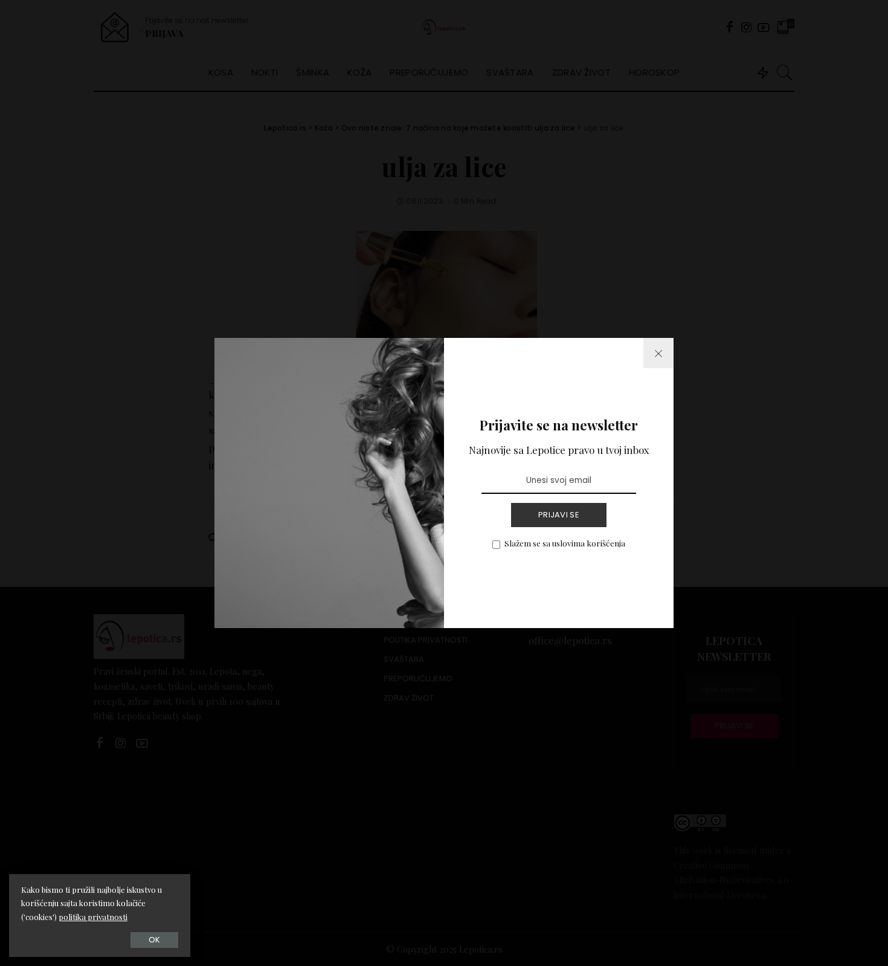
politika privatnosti (93, 917)
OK (154, 939)
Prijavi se (558, 514)
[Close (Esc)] (658, 353)
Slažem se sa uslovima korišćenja (564, 542)
